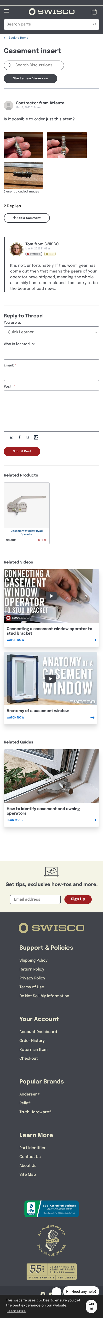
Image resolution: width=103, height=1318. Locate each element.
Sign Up (78, 899)
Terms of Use (31, 987)
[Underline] (28, 437)
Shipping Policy (33, 961)
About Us (27, 1166)
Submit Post (22, 451)
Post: (8, 386)
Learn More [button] (16, 1311)
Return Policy (31, 969)
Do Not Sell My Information (44, 996)
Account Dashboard (38, 1032)
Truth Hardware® (35, 1112)
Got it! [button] (91, 1306)
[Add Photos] (36, 437)
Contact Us (30, 1157)
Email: (9, 365)
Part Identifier (32, 1148)
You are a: (12, 322)
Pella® (25, 1103)
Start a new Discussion (30, 78)
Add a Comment (28, 218)
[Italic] (19, 437)
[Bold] (11, 437)
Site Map (27, 1175)
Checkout (28, 1059)
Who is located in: (19, 344)
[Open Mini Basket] (95, 12)
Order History (32, 1041)
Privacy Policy (32, 978)
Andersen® (29, 1094)
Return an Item (33, 1050)
